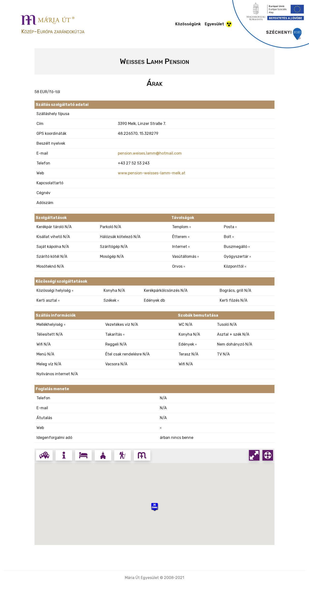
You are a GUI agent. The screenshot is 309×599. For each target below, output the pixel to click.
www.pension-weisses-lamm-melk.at (151, 173)
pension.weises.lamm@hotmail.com (150, 153)
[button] (154, 506)
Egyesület (214, 24)
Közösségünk (188, 24)
